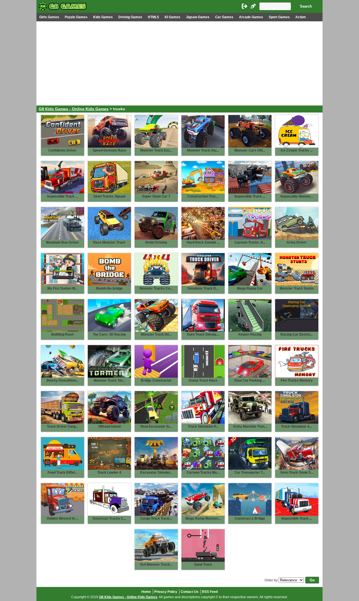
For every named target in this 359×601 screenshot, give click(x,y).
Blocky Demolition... (62, 380)
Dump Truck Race (203, 380)
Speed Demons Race (109, 150)
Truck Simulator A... (296, 426)
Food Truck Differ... (62, 472)
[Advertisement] (179, 63)
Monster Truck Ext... (156, 150)
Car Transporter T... (249, 472)
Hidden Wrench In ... (62, 518)
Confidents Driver (62, 150)
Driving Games (130, 17)
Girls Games (49, 17)
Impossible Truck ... (62, 196)
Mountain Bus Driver (62, 242)
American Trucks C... (109, 518)
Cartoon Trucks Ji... (249, 242)
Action (300, 17)
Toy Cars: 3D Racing (109, 334)
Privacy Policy (165, 592)
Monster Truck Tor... (109, 380)
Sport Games (279, 17)
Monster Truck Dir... (156, 334)
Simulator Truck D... (202, 288)
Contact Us (190, 592)
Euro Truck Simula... (203, 334)
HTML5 (153, 17)
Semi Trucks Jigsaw (109, 196)
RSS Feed (210, 592)
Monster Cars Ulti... (249, 150)
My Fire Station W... (62, 288)
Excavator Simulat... (156, 472)
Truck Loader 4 (109, 472)
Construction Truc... (202, 196)
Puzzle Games (76, 17)
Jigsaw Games (198, 17)
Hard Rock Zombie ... (203, 242)
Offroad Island (109, 426)
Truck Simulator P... (203, 426)
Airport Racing (249, 334)
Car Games (224, 17)
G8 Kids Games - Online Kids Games (74, 109)
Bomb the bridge (109, 288)
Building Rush (62, 334)
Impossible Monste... (296, 196)
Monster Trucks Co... (156, 288)
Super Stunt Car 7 (156, 196)
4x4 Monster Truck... (156, 564)
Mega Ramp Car (250, 288)
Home (146, 592)
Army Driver (297, 242)
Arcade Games (251, 17)
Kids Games (103, 17)
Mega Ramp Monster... (203, 518)
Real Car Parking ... (249, 380)
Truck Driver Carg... (62, 426)
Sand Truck (203, 564)
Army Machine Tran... (250, 426)
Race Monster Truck (109, 242)
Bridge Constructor (156, 380)
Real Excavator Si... (156, 426)
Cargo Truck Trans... (156, 518)
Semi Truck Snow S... (296, 472)
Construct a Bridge (250, 518)
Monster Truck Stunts (297, 288)
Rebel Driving (156, 242)
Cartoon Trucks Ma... (203, 472)
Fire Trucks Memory (297, 380)
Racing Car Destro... (296, 334)
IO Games (172, 17)
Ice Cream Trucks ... (296, 150)
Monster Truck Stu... (203, 150)
